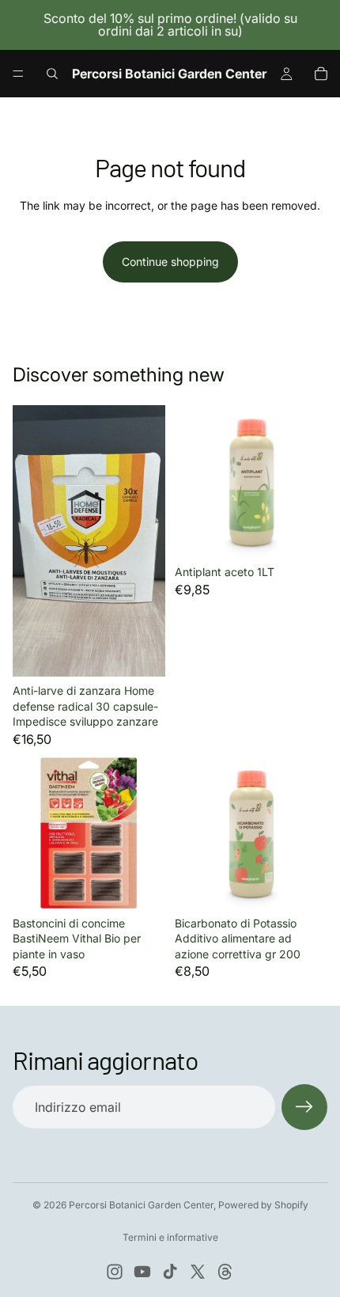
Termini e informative (170, 1237)
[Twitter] (197, 1271)
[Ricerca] (52, 73)
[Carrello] (321, 73)
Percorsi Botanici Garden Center (141, 1205)
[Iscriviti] (304, 1107)
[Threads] (225, 1271)
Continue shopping (170, 261)
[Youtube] (142, 1271)
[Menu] (18, 73)
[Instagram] (114, 1271)
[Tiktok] (170, 1271)
